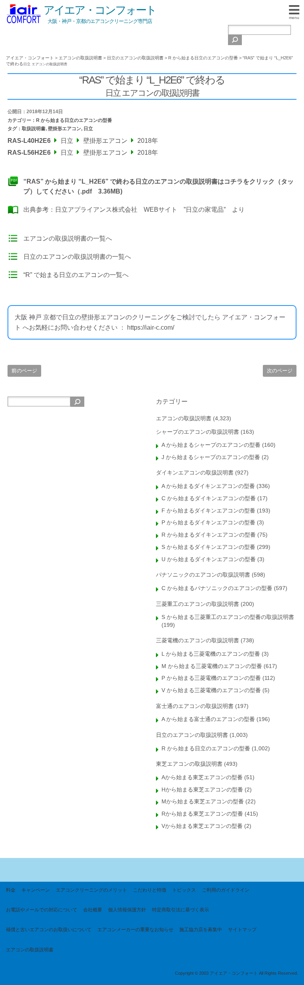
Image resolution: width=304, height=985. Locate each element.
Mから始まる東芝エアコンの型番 (203, 801)
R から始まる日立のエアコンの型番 (74, 120)
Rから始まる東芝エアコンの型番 (202, 813)
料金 (10, 890)
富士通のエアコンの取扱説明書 (195, 706)
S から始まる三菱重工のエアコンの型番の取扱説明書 (228, 617)
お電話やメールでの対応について (41, 910)
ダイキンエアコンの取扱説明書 (195, 472)
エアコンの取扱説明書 (183, 418)
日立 (88, 128)
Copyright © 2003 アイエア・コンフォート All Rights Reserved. (236, 973)
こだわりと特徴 (149, 890)
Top (285, 966)
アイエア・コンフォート (100, 10)
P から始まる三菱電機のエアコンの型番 (211, 678)
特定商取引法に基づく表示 (180, 910)
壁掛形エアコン (64, 128)
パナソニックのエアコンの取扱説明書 (203, 574)
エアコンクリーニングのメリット (91, 890)
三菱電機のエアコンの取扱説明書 (197, 640)
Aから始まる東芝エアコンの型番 (202, 777)
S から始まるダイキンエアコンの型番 (208, 547)
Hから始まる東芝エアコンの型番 (202, 789)
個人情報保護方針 (127, 910)
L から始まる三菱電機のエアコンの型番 (211, 654)
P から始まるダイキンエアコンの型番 (208, 522)
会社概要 (92, 910)
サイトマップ (242, 929)
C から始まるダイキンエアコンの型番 (209, 498)
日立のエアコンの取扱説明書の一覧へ (77, 256)
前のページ (24, 371)
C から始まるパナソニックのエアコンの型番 (217, 588)
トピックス (184, 890)
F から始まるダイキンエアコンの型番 (208, 510)
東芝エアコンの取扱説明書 (189, 764)
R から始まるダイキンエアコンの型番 (209, 534)
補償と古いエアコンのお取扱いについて (48, 929)
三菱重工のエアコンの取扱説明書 (197, 604)
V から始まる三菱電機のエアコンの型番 (211, 690)
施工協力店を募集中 (200, 929)
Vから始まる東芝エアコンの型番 (202, 826)
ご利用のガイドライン (225, 890)
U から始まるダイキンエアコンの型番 (209, 559)
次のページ (280, 371)
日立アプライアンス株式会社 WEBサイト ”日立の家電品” (140, 209)
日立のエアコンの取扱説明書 (192, 735)
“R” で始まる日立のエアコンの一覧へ (76, 274)
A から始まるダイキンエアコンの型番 (208, 486)
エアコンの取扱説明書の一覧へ (67, 238)
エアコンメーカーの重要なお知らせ (135, 929)
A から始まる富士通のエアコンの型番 (208, 719)
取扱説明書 (34, 128)
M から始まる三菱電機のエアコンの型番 (212, 666)
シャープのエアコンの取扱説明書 (197, 432)
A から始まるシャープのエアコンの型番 (211, 445)
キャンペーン (35, 890)
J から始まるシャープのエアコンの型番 (211, 457)
